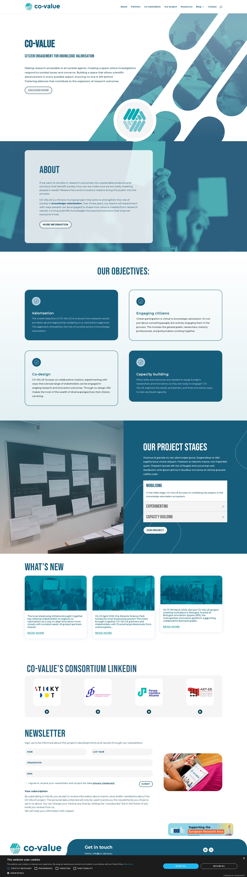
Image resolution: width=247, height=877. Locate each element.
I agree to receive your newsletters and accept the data (71, 783)
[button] (70, 873)
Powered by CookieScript (234, 875)
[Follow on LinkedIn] (47, 712)
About (123, 7)
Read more (128, 864)
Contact (212, 7)
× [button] (244, 858)
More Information (55, 224)
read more (35, 633)
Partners (135, 7)
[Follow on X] (211, 850)
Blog (198, 7)
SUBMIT (146, 784)
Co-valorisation (152, 7)
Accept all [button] (181, 866)
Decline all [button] (219, 866)
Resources (186, 7)
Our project (170, 7)
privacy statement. (104, 783)
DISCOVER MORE (38, 90)
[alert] (123, 866)
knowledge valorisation (66, 203)
